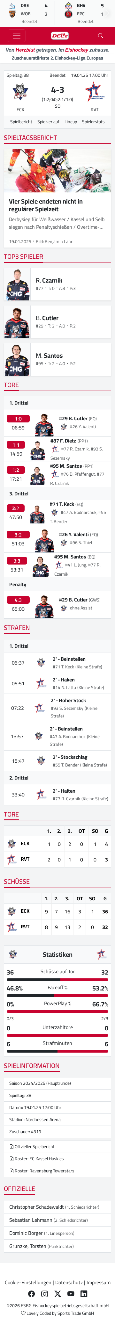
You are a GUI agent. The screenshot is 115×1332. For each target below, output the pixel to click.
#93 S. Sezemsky (67, 708)
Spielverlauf (48, 122)
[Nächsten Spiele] (107, 13)
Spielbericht (21, 122)
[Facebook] (31, 1293)
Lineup (71, 122)
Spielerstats (93, 122)
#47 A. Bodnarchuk (68, 736)
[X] (58, 1293)
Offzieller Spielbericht (34, 1146)
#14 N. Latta (64, 687)
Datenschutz (69, 1282)
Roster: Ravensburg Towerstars (44, 1171)
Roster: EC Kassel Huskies (39, 1159)
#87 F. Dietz (63, 440)
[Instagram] (44, 1293)
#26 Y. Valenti (74, 534)
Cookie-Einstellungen (28, 1282)
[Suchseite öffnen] (100, 36)
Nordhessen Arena (43, 1119)
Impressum (99, 1282)
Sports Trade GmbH (75, 1313)
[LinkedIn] (84, 1293)
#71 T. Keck (62, 504)
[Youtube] (71, 1293)
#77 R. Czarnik (66, 799)
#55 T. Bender (66, 765)
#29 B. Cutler (73, 418)
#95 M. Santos (66, 466)
